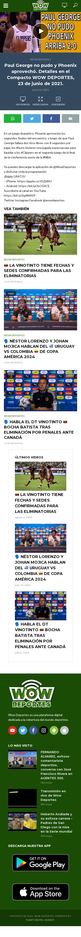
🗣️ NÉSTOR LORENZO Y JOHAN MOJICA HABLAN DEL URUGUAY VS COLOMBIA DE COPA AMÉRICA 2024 (39, 349)
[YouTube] (12, 730)
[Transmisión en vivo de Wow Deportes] (22, 798)
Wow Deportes (40, 59)
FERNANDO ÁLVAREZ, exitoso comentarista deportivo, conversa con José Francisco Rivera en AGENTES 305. (56, 765)
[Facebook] (33, 730)
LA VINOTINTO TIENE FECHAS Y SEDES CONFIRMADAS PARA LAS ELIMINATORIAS (39, 270)
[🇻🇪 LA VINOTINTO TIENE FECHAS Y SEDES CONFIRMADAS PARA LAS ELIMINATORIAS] (40, 476)
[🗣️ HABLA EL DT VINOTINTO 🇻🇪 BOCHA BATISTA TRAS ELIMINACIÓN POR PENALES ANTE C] (40, 606)
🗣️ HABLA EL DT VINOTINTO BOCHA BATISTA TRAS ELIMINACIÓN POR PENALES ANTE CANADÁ (39, 430)
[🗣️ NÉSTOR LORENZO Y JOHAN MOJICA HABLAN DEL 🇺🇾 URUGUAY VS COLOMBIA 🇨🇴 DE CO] (40, 538)
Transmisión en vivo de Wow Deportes (53, 795)
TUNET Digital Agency (40, 920)
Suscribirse (58, 104)
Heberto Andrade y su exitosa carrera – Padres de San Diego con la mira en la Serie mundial (56, 822)
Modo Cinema (40, 104)
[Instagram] (43, 730)
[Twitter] (23, 730)
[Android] (54, 730)
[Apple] (64, 730)
